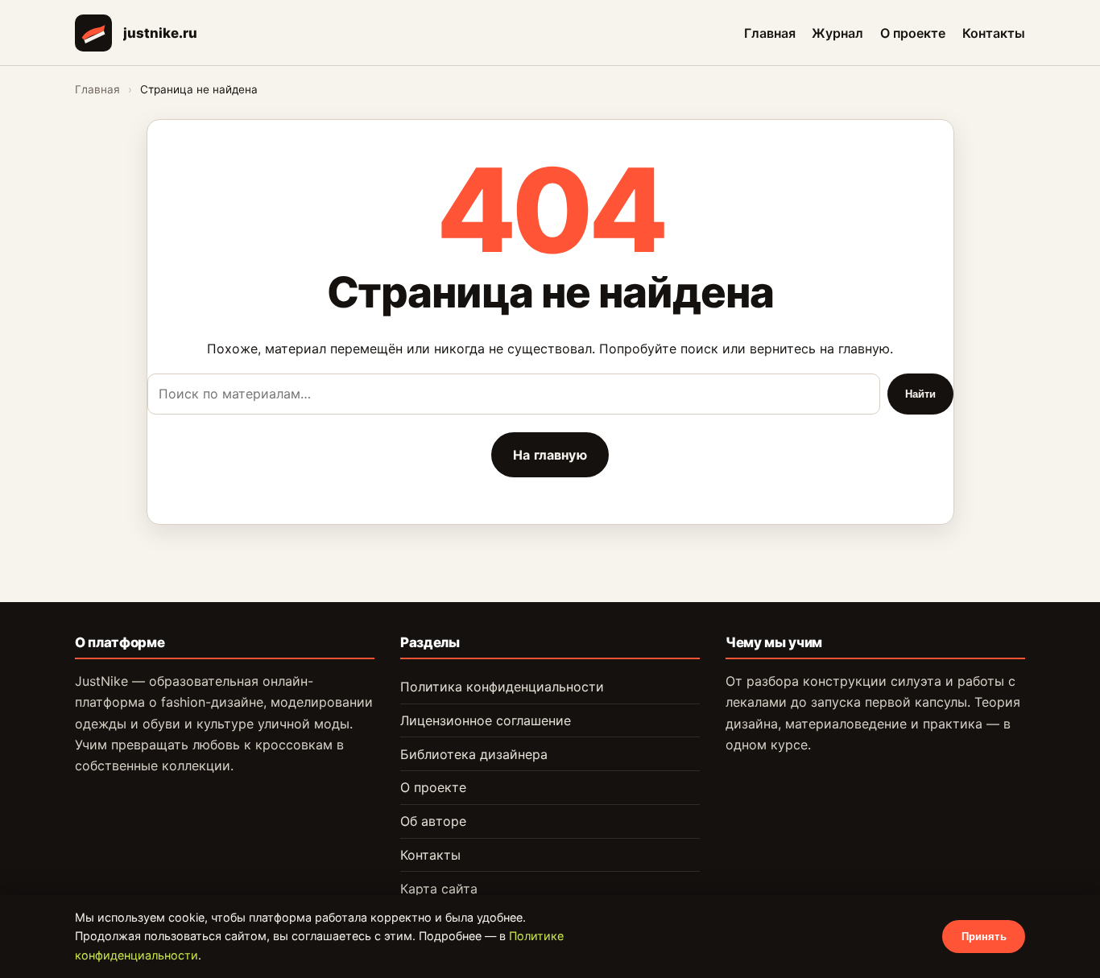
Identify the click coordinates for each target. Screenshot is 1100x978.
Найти (921, 394)
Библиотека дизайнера (474, 754)
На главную (550, 455)
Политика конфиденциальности (502, 687)
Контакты (993, 32)
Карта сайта (439, 889)
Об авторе (433, 821)
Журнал (837, 32)
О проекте (912, 32)
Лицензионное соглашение (485, 720)
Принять (984, 937)
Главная (770, 32)
